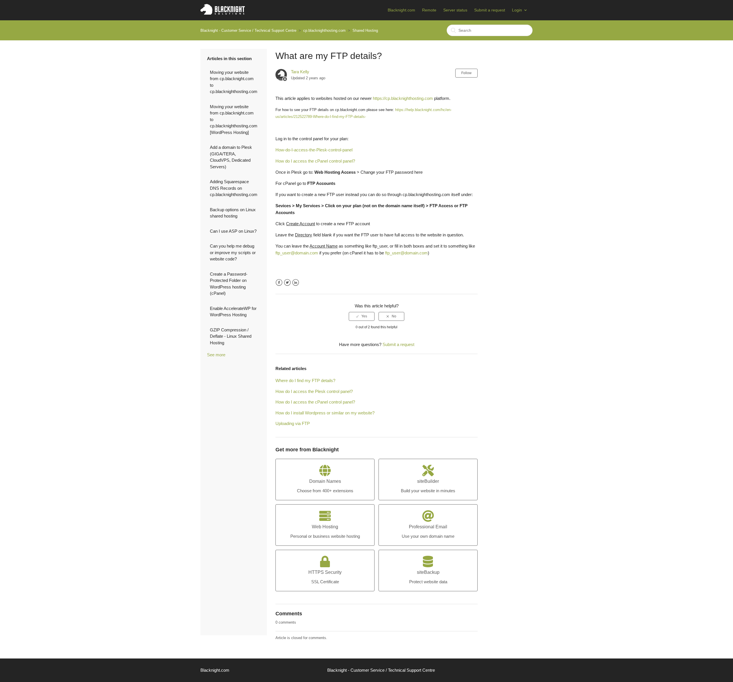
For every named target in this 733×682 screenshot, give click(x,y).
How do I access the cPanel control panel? (315, 161)
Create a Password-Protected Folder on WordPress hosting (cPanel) (228, 284)
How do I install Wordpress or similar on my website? (325, 412)
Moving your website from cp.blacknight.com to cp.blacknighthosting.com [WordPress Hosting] (233, 119)
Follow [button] (466, 73)
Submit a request (489, 10)
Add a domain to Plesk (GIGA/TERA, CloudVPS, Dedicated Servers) (231, 157)
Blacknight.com (401, 10)
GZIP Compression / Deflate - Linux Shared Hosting (230, 336)
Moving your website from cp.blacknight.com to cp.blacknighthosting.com (233, 82)
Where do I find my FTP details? (305, 380)
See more (216, 354)
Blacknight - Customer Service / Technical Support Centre (248, 30)
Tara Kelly (300, 71)
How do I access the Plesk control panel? (314, 391)
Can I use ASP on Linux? (233, 231)
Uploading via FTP (292, 423)
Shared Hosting (365, 30)
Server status (455, 10)
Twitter (287, 282)
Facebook (279, 282)
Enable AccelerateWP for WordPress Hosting (233, 311)
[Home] (222, 13)
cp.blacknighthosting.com (324, 30)
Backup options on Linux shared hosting (233, 213)
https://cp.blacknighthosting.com (403, 98)
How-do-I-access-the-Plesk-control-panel (313, 149)
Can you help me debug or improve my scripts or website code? (233, 252)
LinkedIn (295, 282)
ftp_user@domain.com (296, 252)
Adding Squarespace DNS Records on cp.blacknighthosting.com (233, 188)
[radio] (362, 316)
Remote (429, 10)
